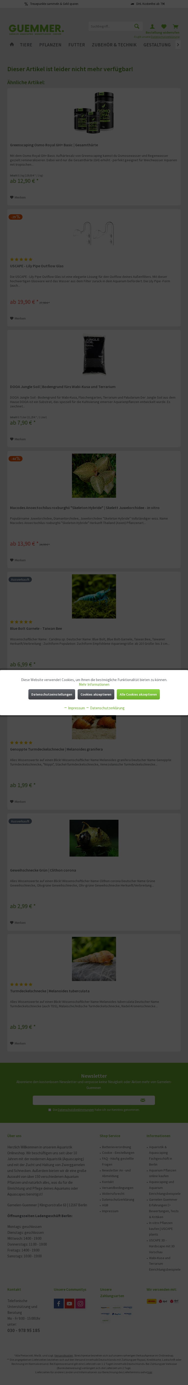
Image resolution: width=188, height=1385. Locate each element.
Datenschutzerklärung (107, 708)
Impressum (76, 708)
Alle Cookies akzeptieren (138, 694)
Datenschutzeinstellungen (51, 694)
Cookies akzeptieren (96, 694)
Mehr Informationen (94, 684)
